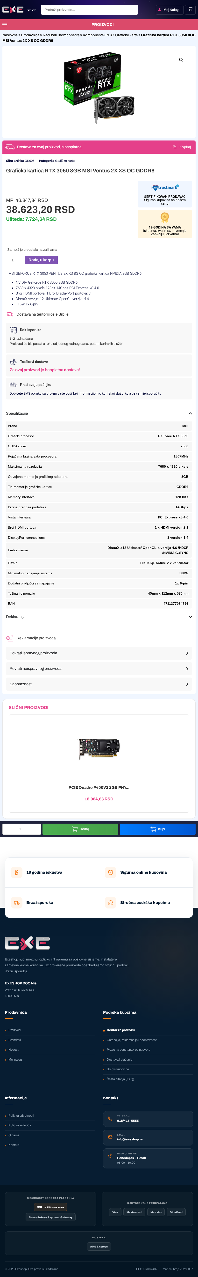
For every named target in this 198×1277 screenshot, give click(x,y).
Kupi (161, 829)
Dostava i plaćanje (119, 1059)
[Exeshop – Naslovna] (27, 943)
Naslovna (10, 35)
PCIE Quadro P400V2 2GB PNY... (99, 787)
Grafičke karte (126, 35)
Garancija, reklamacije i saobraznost (132, 1040)
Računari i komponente (61, 35)
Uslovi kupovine (118, 1069)
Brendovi (14, 1040)
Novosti (13, 1049)
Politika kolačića (19, 1125)
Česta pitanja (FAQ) (120, 1079)
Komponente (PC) (97, 35)
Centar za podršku (121, 1030)
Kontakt (13, 1145)
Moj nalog (15, 1059)
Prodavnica (30, 35)
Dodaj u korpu (41, 260)
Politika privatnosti (21, 1115)
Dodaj (84, 829)
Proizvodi (14, 1030)
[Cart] (190, 9)
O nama (13, 1135)
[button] (181, 60)
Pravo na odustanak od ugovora (128, 1049)
